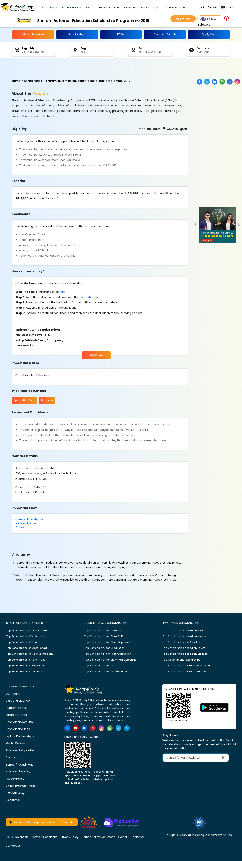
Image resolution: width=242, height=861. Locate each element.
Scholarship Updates (20, 750)
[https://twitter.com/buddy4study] (118, 728)
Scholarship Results (19, 722)
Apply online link (25, 523)
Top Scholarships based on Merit (183, 630)
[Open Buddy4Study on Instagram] (237, 82)
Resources (130, 7)
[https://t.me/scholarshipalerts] (127, 728)
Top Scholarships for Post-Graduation (107, 654)
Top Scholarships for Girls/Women (105, 671)
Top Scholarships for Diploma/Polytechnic (110, 659)
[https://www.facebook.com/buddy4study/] (67, 728)
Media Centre (15, 743)
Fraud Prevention (17, 837)
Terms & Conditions (19, 764)
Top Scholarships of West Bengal (26, 648)
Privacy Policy (15, 779)
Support (94, 737)
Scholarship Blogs (18, 729)
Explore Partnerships (20, 736)
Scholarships (49, 7)
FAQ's (121, 34)
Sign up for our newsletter (185, 757)
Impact (157, 7)
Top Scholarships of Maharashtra (26, 636)
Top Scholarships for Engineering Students (189, 665)
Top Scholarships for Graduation (104, 648)
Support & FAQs (16, 708)
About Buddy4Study (20, 686)
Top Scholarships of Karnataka (25, 671)
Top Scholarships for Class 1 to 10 (104, 630)
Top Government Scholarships (181, 659)
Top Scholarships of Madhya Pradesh (29, 654)
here (63, 292)
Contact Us (14, 757)
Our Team (13, 694)
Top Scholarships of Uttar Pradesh (27, 630)
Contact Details (165, 34)
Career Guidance (18, 701)
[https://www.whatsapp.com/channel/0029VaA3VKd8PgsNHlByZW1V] (109, 728)
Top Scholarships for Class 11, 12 (103, 636)
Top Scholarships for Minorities (182, 642)
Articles (144, 7)
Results (90, 7)
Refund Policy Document (98, 837)
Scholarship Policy (18, 771)
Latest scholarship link (29, 519)
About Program (33, 34)
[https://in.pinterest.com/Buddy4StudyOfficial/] (93, 728)
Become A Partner (109, 7)
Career (122, 837)
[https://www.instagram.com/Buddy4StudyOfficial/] (101, 728)
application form (90, 297)
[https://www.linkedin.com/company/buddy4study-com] (84, 728)
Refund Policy (15, 793)
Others (19, 527)
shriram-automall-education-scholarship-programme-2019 (88, 81)
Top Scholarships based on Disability (185, 654)
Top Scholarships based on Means (184, 636)
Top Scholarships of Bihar (22, 642)
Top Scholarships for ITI (98, 665)
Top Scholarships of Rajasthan (25, 665)
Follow (211, 19)
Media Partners (16, 715)
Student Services (71, 7)
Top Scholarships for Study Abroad (184, 671)
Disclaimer (13, 800)
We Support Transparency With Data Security (43, 822)
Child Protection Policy (21, 786)
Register (212, 7)
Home (16, 81)
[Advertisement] (29, 68)
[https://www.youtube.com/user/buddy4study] (75, 728)
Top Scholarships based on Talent (184, 648)
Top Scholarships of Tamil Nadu (26, 659)
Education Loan (175, 7)
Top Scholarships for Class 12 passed (107, 642)
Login (202, 7)
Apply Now (183, 19)
